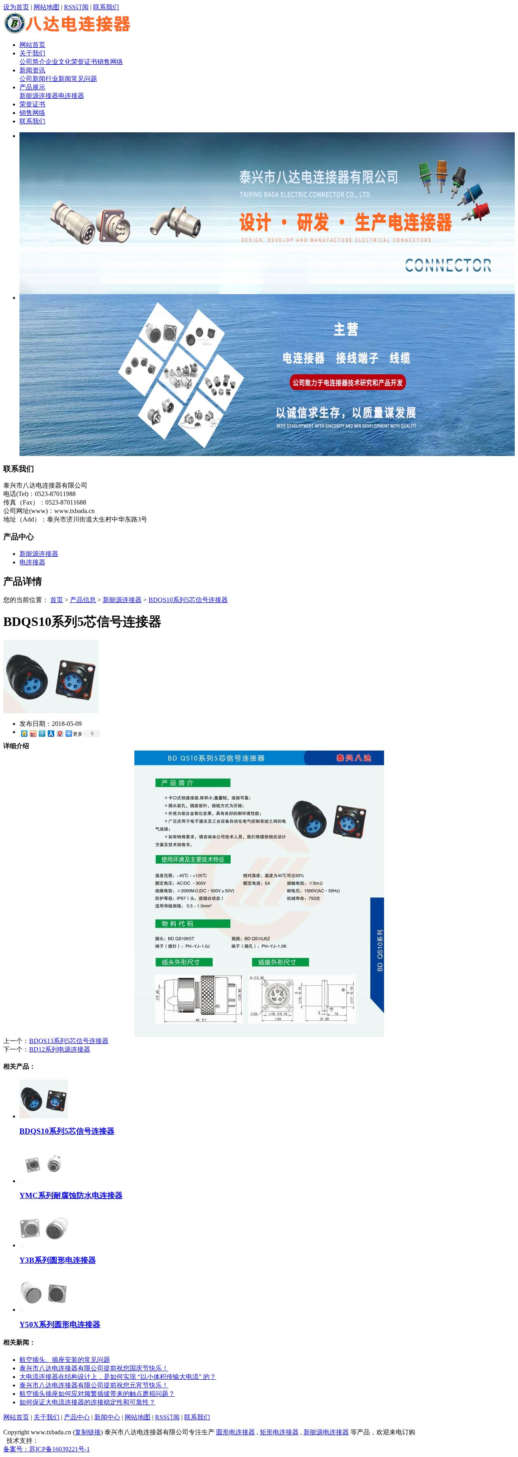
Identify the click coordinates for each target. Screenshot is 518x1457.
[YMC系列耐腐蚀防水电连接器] (43, 1180)
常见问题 (84, 78)
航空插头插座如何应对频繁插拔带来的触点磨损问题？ (97, 1393)
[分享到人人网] (50, 733)
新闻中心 (107, 1417)
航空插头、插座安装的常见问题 (64, 1359)
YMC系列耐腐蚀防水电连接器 (71, 1195)
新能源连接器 (38, 95)
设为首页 (16, 7)
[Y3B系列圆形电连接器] (43, 1245)
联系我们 (106, 7)
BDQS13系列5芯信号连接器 (68, 1040)
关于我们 (32, 53)
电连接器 (71, 95)
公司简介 (32, 61)
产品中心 (77, 1417)
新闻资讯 (32, 70)
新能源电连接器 (326, 1432)
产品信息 (83, 599)
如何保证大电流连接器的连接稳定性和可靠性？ (87, 1402)
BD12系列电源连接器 (59, 1049)
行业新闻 (58, 78)
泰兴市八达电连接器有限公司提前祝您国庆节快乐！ (93, 1368)
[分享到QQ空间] (23, 733)
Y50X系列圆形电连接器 (59, 1324)
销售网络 (110, 61)
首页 (56, 599)
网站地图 (46, 7)
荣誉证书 (84, 61)
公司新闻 (32, 78)
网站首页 (32, 44)
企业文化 (58, 61)
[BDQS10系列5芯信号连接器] (50, 711)
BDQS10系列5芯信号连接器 (188, 599)
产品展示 (32, 87)
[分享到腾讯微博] (41, 733)
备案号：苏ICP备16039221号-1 (46, 1449)
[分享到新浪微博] (32, 733)
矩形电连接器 (279, 1432)
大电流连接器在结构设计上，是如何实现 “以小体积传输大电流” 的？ (117, 1376)
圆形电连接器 (235, 1432)
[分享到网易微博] (59, 733)
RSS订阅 (76, 7)
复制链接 (88, 1432)
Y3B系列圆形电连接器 (57, 1260)
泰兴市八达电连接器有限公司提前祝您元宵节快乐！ (93, 1385)
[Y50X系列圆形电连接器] (43, 1309)
